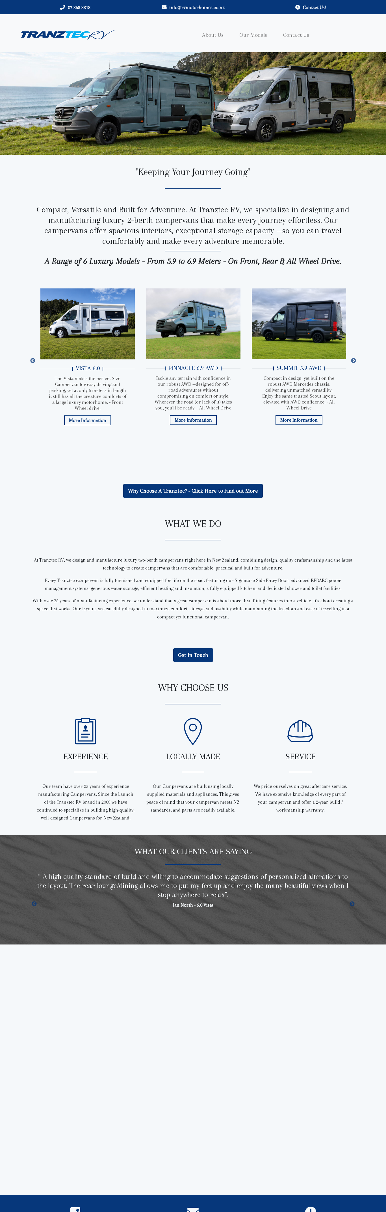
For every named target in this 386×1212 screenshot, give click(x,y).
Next (355, 361)
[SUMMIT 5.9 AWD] (299, 323)
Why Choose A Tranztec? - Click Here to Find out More (193, 491)
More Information (87, 420)
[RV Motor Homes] (68, 35)
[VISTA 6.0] (87, 323)
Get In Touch (193, 655)
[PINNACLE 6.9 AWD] (193, 323)
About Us (213, 35)
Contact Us (296, 35)
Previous (30, 361)
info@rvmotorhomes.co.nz (197, 7)
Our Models (253, 35)
